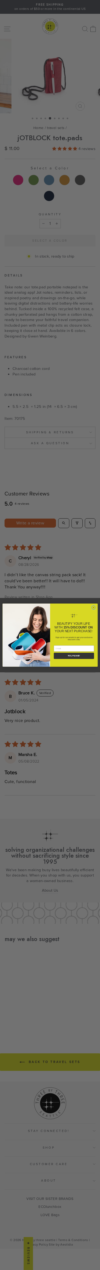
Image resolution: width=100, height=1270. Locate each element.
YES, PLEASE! (73, 656)
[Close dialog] (93, 607)
